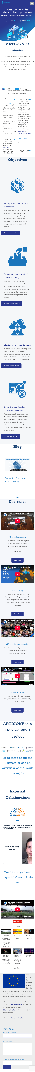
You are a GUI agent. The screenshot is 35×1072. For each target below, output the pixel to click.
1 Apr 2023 (13, 105)
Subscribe (18, 921)
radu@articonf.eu (17, 1004)
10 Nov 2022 (27, 151)
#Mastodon (6, 147)
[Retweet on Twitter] (5, 99)
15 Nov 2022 (27, 100)
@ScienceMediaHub (24, 133)
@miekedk (21, 132)
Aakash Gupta (7, 104)
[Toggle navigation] (32, 3)
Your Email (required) (9, 1032)
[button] (16, 497)
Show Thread (23, 138)
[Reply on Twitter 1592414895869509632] (19, 143)
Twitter (13, 1018)
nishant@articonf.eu (9, 1010)
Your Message (7, 1041)
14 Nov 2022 (12, 140)
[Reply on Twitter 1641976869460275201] (3, 132)
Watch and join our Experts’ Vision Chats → (17, 877)
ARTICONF (22, 100)
